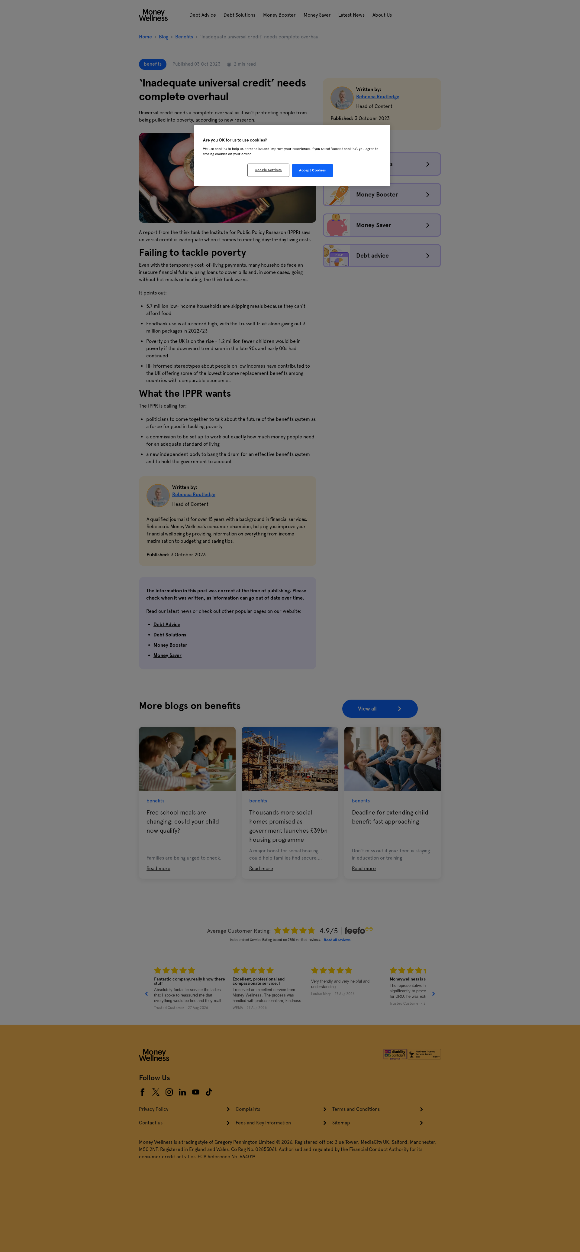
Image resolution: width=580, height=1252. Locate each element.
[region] (292, 155)
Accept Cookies (312, 170)
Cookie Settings (268, 170)
